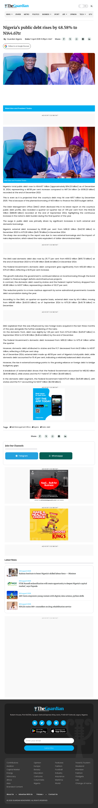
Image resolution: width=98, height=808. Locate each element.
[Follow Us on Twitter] (42, 723)
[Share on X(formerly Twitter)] (70, 39)
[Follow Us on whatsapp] (63, 723)
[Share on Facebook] (63, 39)
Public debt (46, 427)
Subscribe (49, 748)
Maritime (59, 780)
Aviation (10, 766)
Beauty (37, 769)
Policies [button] (39, 794)
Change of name (83, 783)
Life (64, 14)
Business (46, 14)
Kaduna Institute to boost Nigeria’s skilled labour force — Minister (47, 573)
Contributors (12, 762)
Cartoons (38, 776)
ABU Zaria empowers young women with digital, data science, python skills (51, 596)
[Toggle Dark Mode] (83, 6)
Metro (26, 14)
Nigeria (36, 427)
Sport (56, 14)
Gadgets (79, 776)
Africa (9, 780)
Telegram (23, 456)
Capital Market (13, 769)
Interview (79, 769)
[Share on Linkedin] (89, 39)
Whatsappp (57, 456)
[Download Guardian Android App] (39, 731)
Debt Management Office (20, 427)
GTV (90, 14)
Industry (58, 773)
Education (38, 773)
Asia (8, 783)
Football (59, 769)
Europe (37, 766)
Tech (82, 14)
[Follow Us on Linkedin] (56, 723)
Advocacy (11, 776)
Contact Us (53, 794)
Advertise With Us (26, 794)
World (57, 783)
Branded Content (15, 786)
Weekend (79, 766)
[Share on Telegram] (83, 39)
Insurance (59, 776)
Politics (35, 14)
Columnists (39, 780)
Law (77, 780)
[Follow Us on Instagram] (49, 723)
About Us (10, 794)
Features (59, 762)
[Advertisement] (49, 657)
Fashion (58, 766)
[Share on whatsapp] (76, 39)
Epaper (18, 14)
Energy (10, 773)
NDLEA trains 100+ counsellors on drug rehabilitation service (45, 607)
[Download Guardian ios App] (58, 731)
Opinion (73, 14)
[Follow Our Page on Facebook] (34, 723)
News (8, 14)
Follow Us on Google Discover (18, 46)
